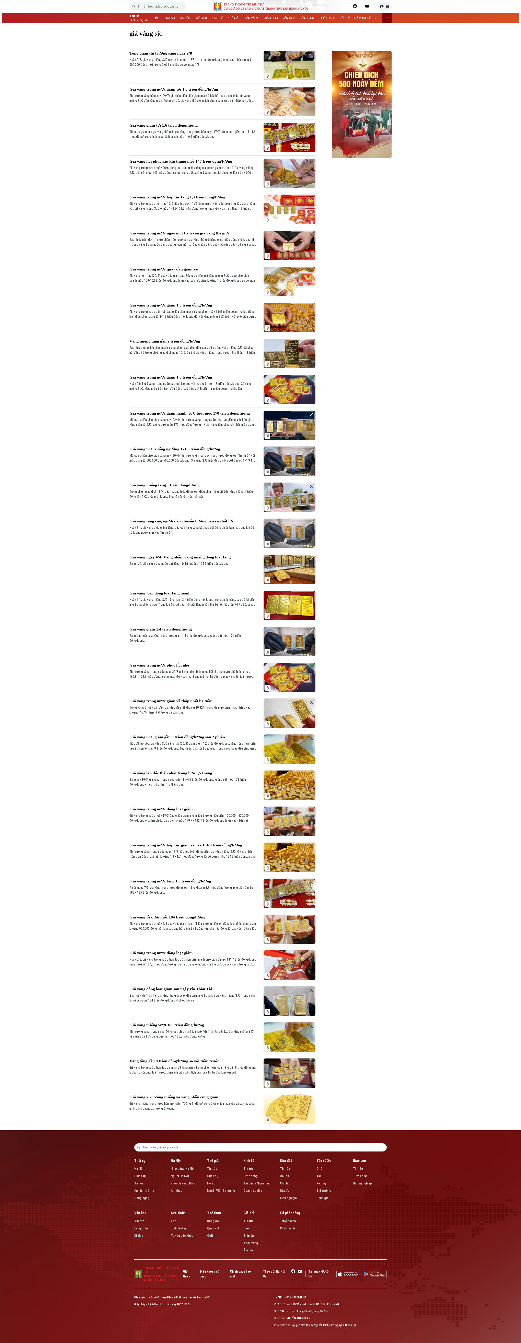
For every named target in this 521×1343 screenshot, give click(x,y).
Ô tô (319, 1169)
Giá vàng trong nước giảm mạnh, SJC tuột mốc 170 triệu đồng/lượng (189, 413)
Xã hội (138, 1183)
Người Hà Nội (180, 1176)
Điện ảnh (249, 1236)
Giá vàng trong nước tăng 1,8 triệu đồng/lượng (170, 881)
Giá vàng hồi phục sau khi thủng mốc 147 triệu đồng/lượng (180, 161)
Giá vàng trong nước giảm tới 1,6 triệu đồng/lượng (173, 89)
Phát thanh (287, 1228)
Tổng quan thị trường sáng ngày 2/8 (160, 53)
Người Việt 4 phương (221, 1191)
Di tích (138, 1236)
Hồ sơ (211, 1183)
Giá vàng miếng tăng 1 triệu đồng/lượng (164, 485)
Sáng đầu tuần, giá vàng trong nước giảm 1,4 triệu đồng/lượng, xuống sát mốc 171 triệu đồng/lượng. (185, 638)
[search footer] (139, 1147)
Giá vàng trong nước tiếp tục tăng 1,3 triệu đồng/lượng (177, 197)
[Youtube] (367, 6)
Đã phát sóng (290, 1213)
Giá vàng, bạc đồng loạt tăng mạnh (159, 593)
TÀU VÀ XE (251, 18)
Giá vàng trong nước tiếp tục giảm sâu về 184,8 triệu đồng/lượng (185, 845)
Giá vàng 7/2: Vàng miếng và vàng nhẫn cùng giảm (173, 1097)
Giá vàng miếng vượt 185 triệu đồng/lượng (166, 1025)
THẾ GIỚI (200, 18)
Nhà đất (286, 1160)
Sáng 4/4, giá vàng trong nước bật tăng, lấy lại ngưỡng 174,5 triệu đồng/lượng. (179, 564)
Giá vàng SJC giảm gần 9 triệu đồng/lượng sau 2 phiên (177, 737)
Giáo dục (359, 1160)
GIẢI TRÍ (344, 18)
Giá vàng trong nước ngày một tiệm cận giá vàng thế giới (179, 233)
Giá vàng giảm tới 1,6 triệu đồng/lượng (163, 125)
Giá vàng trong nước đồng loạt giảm (161, 809)
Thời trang (251, 1243)
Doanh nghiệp (253, 1191)
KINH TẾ (217, 18)
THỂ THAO (326, 18)
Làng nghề (141, 1228)
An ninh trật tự (144, 1191)
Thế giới (213, 1160)
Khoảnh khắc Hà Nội (184, 1183)
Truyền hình (288, 1221)
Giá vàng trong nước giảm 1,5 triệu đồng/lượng (170, 305)
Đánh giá (322, 1198)
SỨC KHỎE (307, 18)
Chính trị (140, 1176)
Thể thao (214, 1213)
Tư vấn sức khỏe (182, 1236)
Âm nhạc (249, 1250)
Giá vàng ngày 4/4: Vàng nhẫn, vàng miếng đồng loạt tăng (180, 557)
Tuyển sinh (360, 1176)
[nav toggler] (387, 18)
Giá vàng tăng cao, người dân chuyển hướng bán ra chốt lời (181, 521)
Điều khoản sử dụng (209, 1274)
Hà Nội (138, 1169)
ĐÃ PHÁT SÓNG (365, 18)
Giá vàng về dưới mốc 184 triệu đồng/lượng (167, 917)
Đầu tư (284, 1176)
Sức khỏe (178, 1213)
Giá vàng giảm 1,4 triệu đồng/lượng (160, 629)
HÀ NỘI (185, 18)
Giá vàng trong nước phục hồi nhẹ (159, 665)
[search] (134, 6)
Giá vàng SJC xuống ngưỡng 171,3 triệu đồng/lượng (174, 449)
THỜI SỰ (169, 18)
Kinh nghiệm (288, 1198)
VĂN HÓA (288, 18)
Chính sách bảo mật (240, 1274)
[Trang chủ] (156, 18)
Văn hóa (140, 1213)
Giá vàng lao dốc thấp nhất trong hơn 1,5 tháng (170, 773)
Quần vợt (213, 1228)
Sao (246, 1228)
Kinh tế (249, 1160)
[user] (385, 6)
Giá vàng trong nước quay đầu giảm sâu (164, 269)
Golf (210, 1236)
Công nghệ (141, 1198)
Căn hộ (285, 1183)
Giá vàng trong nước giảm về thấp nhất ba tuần (170, 701)
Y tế (173, 1221)
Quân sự (212, 1176)
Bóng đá (213, 1221)
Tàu (319, 1176)
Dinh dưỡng (178, 1228)
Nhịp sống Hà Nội (183, 1169)
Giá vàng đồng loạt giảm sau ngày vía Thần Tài (170, 989)
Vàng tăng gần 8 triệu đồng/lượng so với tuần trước (174, 1061)
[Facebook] (355, 6)
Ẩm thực (176, 1191)
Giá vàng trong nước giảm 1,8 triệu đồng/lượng (170, 377)
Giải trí (249, 1213)
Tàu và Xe (323, 1160)
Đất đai (285, 1191)
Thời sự (140, 1160)
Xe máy (321, 1183)
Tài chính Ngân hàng (257, 1183)
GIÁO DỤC (271, 18)
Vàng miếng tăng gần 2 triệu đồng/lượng (164, 341)
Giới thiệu (186, 1274)
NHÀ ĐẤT (234, 18)
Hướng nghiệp (362, 1183)
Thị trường (323, 1191)
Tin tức (212, 1169)
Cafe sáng (251, 1176)
